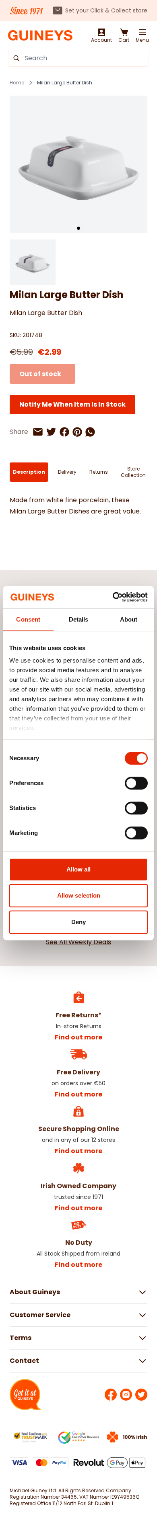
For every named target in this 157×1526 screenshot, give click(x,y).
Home (17, 83)
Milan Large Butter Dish (64, 83)
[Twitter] (141, 1395)
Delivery (67, 471)
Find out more (78, 1037)
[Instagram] (126, 1395)
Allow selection (78, 895)
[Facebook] (111, 1395)
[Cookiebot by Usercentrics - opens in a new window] (113, 597)
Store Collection (133, 472)
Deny (78, 921)
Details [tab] (79, 619)
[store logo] (40, 35)
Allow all (78, 869)
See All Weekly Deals (78, 942)
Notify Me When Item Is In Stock (72, 404)
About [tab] (129, 619)
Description (29, 471)
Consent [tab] (28, 619)
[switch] (136, 783)
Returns (98, 471)
